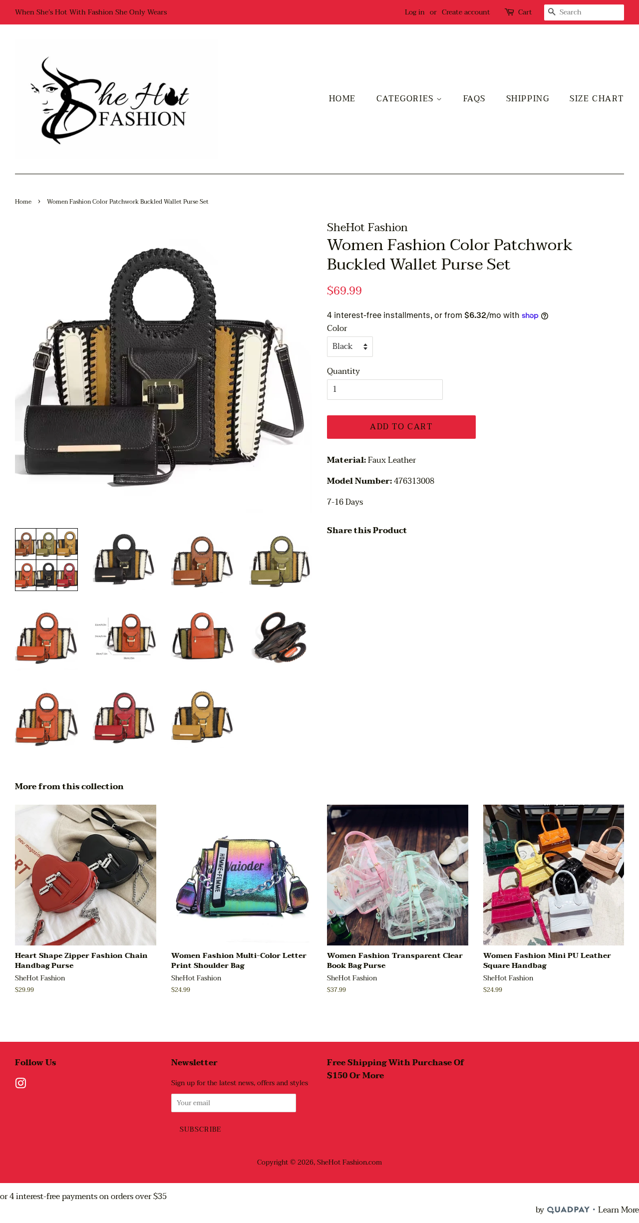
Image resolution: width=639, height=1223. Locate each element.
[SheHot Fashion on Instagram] (20, 1085)
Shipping (528, 99)
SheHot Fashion (342, 1162)
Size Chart (597, 99)
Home (342, 99)
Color (337, 328)
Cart (525, 12)
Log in (415, 12)
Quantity (343, 371)
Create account (466, 12)
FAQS (474, 99)
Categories (406, 99)
